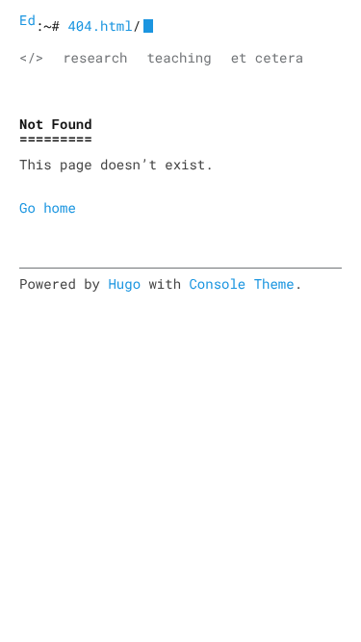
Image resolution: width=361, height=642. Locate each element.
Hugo (124, 283)
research (95, 57)
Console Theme (241, 283)
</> (31, 57)
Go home (47, 207)
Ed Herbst (27, 20)
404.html (99, 25)
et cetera (267, 57)
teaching (178, 57)
